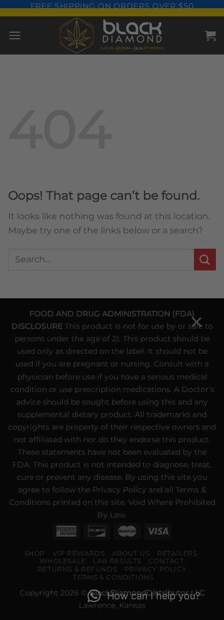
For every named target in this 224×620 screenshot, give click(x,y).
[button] (143, 596)
